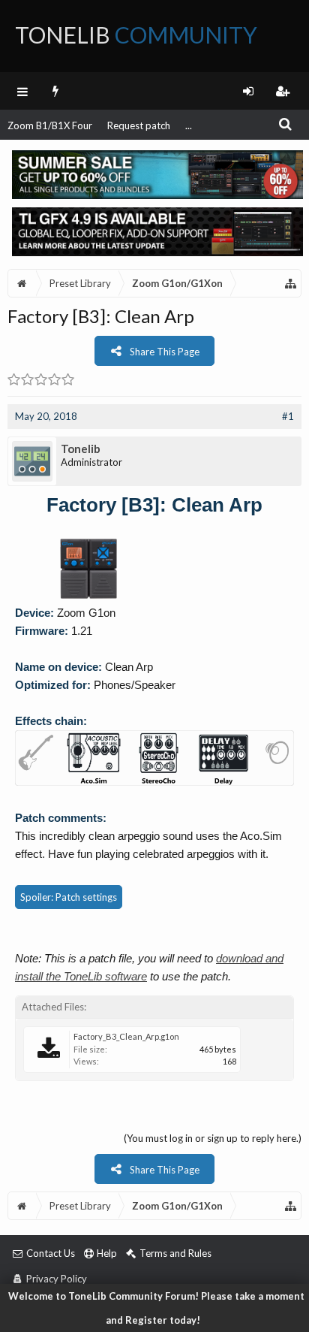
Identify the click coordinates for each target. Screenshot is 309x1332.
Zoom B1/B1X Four (50, 125)
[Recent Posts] (55, 91)
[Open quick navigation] (291, 283)
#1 (288, 416)
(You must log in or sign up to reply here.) (213, 1138)
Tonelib (80, 448)
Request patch (138, 125)
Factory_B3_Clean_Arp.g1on (126, 1036)
